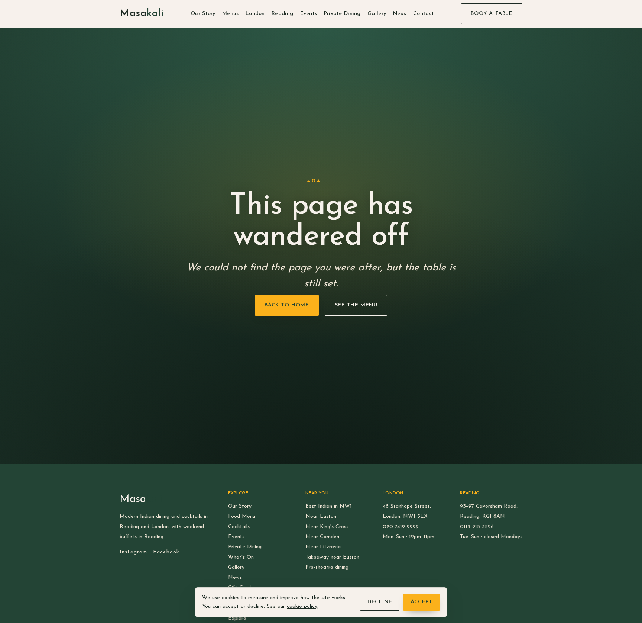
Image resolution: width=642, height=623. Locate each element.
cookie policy (302, 606)
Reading (282, 13)
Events (308, 13)
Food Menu (241, 516)
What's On (241, 557)
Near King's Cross (326, 527)
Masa (141, 14)
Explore (237, 618)
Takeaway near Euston (332, 557)
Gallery (376, 13)
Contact (423, 13)
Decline (379, 602)
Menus (230, 13)
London (255, 13)
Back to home (287, 305)
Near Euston (320, 516)
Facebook (166, 552)
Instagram (133, 552)
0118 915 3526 (477, 527)
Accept (421, 602)
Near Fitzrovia (323, 547)
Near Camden (322, 537)
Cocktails (239, 527)
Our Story (203, 13)
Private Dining (342, 13)
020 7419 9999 (401, 527)
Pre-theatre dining (326, 567)
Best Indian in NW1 (328, 506)
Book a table (491, 13)
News (399, 13)
